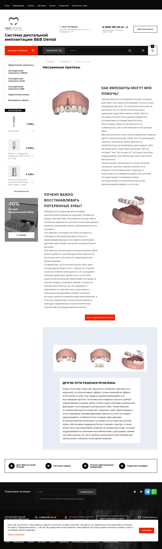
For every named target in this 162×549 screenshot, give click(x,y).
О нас (7, 6)
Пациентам (64, 6)
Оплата (52, 6)
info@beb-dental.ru (149, 517)
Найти (130, 50)
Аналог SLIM (13, 131)
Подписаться (87, 492)
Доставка (42, 6)
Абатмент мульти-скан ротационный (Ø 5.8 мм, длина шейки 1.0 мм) (18, 182)
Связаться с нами (79, 6)
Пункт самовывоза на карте (112, 518)
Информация (18, 6)
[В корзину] (32, 131)
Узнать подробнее (16, 534)
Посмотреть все (21, 191)
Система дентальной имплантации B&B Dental (30, 37)
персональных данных (74, 499)
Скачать (31, 6)
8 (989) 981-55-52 (113, 27)
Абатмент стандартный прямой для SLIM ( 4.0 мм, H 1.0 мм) (19, 156)
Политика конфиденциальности (86, 542)
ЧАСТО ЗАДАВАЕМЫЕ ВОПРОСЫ (100, 317)
